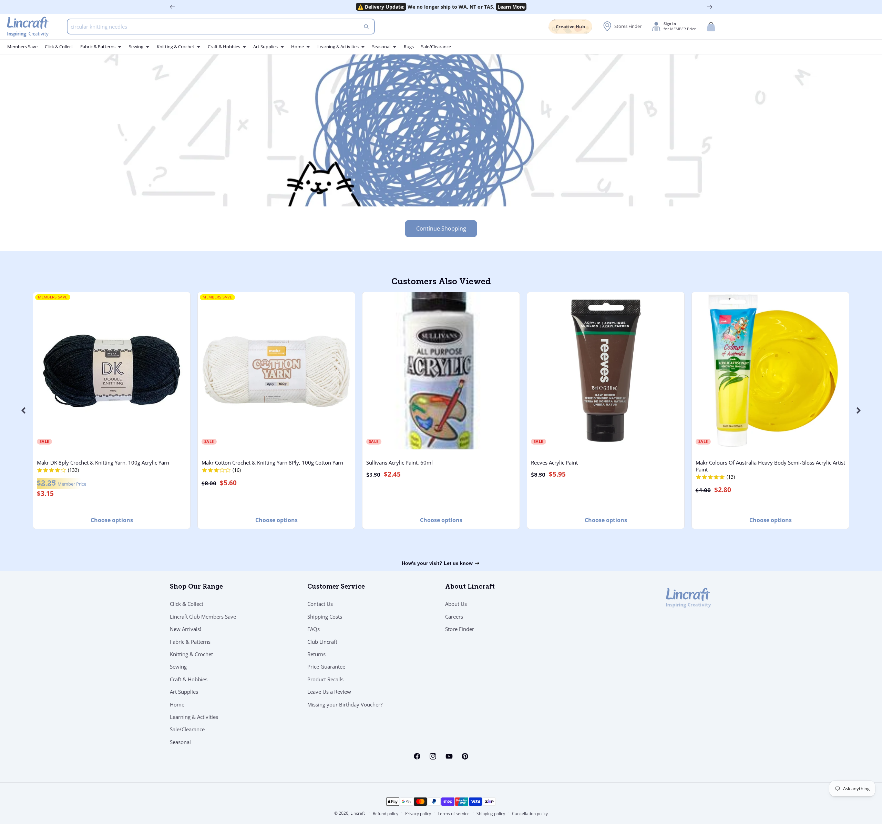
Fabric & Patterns (190, 641)
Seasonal (180, 742)
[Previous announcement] (172, 7)
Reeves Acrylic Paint (554, 462)
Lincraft (357, 813)
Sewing (178, 666)
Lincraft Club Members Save (203, 616)
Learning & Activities (194, 716)
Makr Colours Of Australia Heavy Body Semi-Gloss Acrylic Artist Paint (770, 466)
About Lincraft (470, 587)
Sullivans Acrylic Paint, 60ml (399, 462)
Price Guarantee (326, 666)
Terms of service (454, 813)
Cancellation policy (530, 813)
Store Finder (459, 628)
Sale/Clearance (187, 729)
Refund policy (385, 813)
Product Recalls (325, 679)
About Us (456, 603)
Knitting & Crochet (191, 654)
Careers (454, 616)
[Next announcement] (709, 7)
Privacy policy (418, 813)
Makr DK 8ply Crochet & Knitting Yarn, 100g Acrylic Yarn (103, 462)
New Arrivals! (185, 628)
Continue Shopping (441, 228)
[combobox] (221, 26)
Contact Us (320, 603)
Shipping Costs (324, 616)
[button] (711, 27)
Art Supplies (184, 691)
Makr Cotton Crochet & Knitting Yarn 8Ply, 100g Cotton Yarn (272, 462)
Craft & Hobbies (188, 679)
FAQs (313, 628)
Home (177, 704)
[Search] (366, 26)
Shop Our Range (196, 587)
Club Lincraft (322, 641)
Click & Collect (186, 603)
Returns (316, 654)
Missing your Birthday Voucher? (344, 704)
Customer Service (336, 587)
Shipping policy (490, 813)
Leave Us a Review (329, 691)
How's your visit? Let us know (437, 563)
